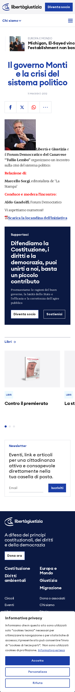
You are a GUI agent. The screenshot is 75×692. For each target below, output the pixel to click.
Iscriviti (57, 488)
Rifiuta (37, 683)
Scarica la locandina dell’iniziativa (37, 217)
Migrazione (51, 588)
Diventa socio (59, 7)
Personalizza (37, 671)
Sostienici (54, 314)
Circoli (9, 598)
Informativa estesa (51, 650)
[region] (37, 651)
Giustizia (48, 580)
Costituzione (17, 568)
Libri (8, 341)
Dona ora (14, 555)
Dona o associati (52, 598)
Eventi (9, 605)
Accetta (37, 660)
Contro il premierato (26, 403)
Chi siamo (10, 20)
